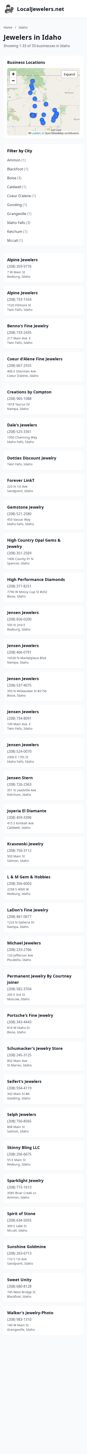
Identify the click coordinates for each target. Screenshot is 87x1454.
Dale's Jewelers (22, 425)
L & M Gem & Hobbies (28, 877)
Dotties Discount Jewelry (31, 458)
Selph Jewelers (21, 1114)
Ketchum (17, 231)
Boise (14, 177)
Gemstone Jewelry (25, 507)
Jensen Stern (20, 777)
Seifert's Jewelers (24, 1081)
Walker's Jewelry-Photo (30, 1312)
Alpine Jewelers (22, 259)
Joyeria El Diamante (26, 810)
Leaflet (35, 133)
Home (8, 27)
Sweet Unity (19, 1279)
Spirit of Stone (21, 1213)
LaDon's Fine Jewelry (27, 910)
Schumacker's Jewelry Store (35, 1048)
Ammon (16, 160)
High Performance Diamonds (36, 579)
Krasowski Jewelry (25, 843)
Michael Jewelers (24, 943)
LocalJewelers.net (40, 9)
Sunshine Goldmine (26, 1246)
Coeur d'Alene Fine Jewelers (34, 358)
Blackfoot (17, 169)
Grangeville (19, 213)
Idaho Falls (18, 222)
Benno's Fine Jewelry (27, 325)
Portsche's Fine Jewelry (30, 1015)
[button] (31, 86)
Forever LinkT (20, 480)
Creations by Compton (29, 392)
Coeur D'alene (21, 195)
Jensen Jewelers (23, 612)
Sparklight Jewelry (25, 1180)
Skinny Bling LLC (23, 1147)
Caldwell (16, 186)
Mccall (15, 240)
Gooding (17, 204)
